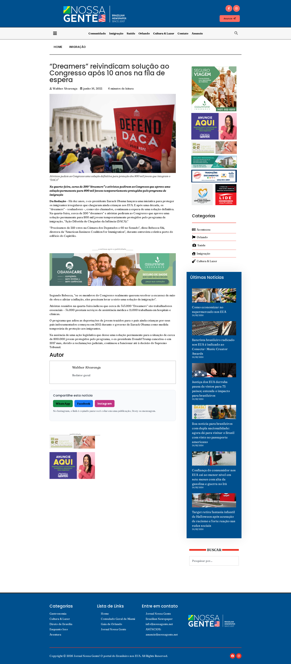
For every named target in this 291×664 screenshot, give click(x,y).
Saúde (131, 33)
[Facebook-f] (228, 8)
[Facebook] (232, 656)
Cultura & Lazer (163, 33)
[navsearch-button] (237, 33)
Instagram (105, 403)
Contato (182, 33)
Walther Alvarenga (86, 367)
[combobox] (214, 561)
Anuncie (197, 33)
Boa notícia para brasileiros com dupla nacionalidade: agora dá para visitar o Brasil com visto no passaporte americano (213, 433)
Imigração (116, 33)
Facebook (83, 403)
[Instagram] (236, 8)
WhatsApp (63, 403)
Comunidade (97, 33)
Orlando (144, 33)
